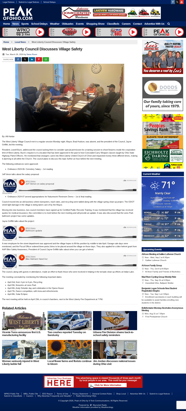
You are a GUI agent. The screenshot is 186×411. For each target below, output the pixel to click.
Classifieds (113, 23)
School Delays (49, 2)
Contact (137, 23)
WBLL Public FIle (30, 394)
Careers (126, 23)
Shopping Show (95, 23)
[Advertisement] (111, 13)
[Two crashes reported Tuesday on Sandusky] (70, 320)
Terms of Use (62, 394)
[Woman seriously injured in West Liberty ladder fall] (24, 349)
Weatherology (107, 407)
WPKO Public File (11, 394)
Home (6, 23)
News (15, 23)
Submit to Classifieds (13, 396)
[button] (168, 23)
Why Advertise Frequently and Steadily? (54, 396)
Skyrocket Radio (99, 405)
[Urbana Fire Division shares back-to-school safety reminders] (115, 320)
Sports (25, 23)
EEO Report (47, 394)
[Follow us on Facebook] (173, 2)
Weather (54, 23)
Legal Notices (8, 2)
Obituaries (67, 23)
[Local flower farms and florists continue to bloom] (70, 349)
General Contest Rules (102, 394)
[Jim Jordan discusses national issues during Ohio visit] (115, 349)
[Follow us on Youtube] (182, 2)
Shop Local (121, 394)
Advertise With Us (154, 23)
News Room (32, 54)
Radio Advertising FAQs (86, 396)
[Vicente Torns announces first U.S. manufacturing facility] (24, 320)
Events (80, 23)
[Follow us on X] (177, 2)
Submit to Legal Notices (29, 2)
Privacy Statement (80, 394)
